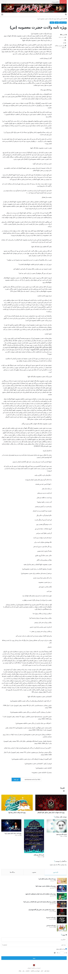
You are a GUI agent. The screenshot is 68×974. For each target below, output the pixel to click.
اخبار (57, 22)
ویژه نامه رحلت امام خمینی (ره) (13, 833)
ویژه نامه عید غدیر (51, 925)
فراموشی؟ (4, 944)
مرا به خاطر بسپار (61, 949)
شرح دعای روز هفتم (39, 854)
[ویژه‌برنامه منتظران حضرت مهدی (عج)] (62, 888)
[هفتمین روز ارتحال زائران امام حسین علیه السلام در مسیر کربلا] (62, 904)
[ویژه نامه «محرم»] (62, 920)
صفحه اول (46, 971)
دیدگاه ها (12, 872)
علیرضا (63, 34)
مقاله (52, 22)
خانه (64, 18)
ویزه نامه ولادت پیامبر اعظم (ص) (47, 878)
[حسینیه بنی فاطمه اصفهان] (34, 8)
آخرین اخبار (59, 18)
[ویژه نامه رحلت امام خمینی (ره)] (11, 825)
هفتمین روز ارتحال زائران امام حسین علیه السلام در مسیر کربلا (43, 2)
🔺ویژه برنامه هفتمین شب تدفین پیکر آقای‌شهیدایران (42, 909)
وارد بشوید (52, 864)
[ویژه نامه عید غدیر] (62, 928)
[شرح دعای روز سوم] (57, 825)
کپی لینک (16, 779)
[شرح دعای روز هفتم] (34, 836)
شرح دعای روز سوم (61, 834)
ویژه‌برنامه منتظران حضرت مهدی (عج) (46, 886)
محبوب (34, 872)
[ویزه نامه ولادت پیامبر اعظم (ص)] (62, 881)
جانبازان (27, 971)
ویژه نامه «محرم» (51, 917)
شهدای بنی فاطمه (35, 971)
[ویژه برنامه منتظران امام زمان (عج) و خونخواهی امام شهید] (62, 896)
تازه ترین (55, 872)
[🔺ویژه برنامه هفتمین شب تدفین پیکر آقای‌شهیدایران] (62, 912)
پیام (23, 971)
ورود (34, 958)
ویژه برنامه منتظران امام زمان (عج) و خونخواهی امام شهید (40, 894)
